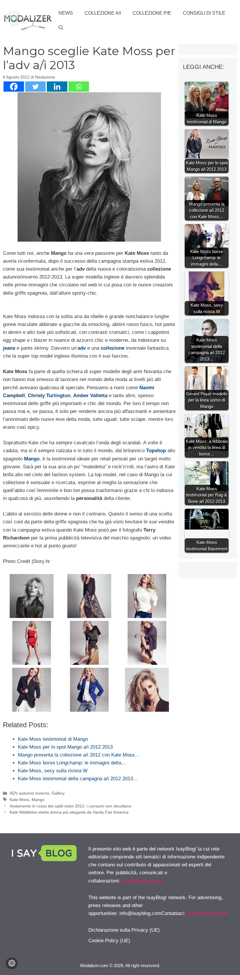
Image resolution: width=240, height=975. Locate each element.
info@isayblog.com (142, 881)
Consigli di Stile (204, 13)
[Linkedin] (57, 86)
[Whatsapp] (78, 86)
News (66, 13)
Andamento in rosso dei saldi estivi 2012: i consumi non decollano (70, 806)
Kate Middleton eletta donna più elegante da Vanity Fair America (69, 812)
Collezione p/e (152, 13)
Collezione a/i (103, 13)
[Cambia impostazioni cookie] (12, 963)
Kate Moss (19, 799)
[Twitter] (35, 86)
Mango (38, 799)
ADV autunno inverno (29, 793)
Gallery (58, 793)
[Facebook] (14, 86)
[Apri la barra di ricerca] (61, 28)
